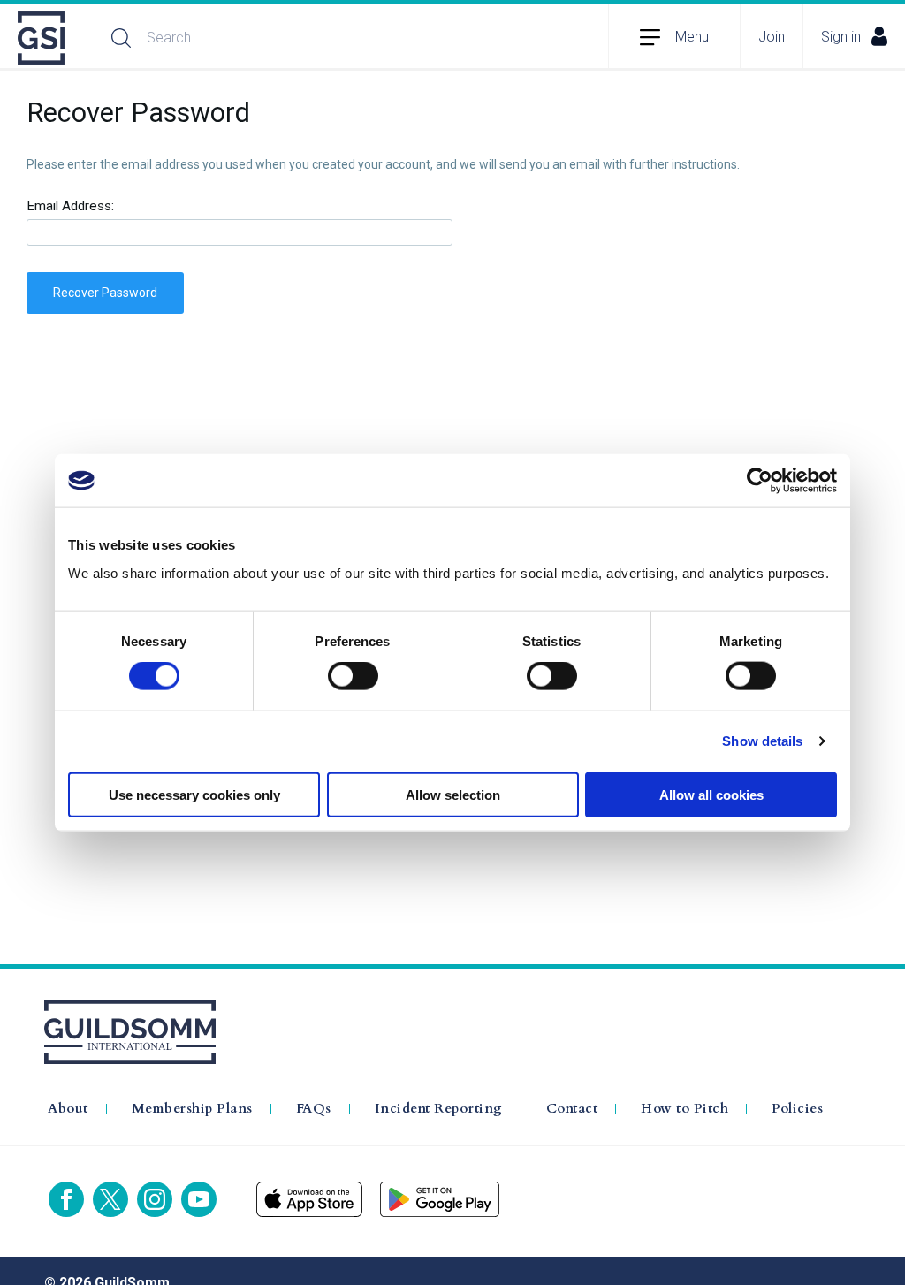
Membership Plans (192, 1108)
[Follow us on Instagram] (154, 1199)
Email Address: (70, 206)
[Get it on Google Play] (439, 1199)
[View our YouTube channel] (199, 1199)
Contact (572, 1108)
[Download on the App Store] (309, 1199)
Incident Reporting (439, 1108)
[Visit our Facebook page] (66, 1199)
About (68, 1108)
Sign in (841, 36)
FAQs (313, 1108)
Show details (762, 741)
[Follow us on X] (110, 1199)
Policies (797, 1108)
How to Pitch (684, 1108)
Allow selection (453, 794)
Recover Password (105, 292)
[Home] (42, 38)
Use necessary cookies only (194, 794)
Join (771, 36)
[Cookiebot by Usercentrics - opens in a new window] (759, 481)
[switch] (353, 676)
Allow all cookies (711, 794)
